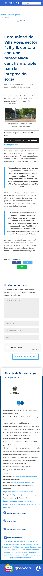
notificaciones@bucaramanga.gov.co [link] (23, 482)
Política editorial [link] (10, 550)
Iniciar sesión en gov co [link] (10, 15)
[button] (37, 21)
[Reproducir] (7, 141)
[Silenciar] (29, 141)
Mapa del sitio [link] (27, 557)
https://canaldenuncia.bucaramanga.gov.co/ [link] (18, 492)
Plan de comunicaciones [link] (29, 550)
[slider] (34, 140)
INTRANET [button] (5, 17)
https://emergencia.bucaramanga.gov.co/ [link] (26, 495)
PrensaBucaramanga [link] (14, 538)
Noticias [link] (13, 87)
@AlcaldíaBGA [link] (12, 521)
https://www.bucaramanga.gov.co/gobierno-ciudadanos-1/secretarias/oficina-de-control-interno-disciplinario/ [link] (21, 504)
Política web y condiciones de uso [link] (27, 547)
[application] (21, 140)
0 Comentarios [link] (24, 87)
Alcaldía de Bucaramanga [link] (18, 84)
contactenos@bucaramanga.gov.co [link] (25, 476)
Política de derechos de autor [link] (16, 552)
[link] (12, 5)
